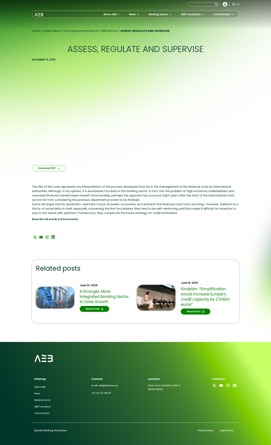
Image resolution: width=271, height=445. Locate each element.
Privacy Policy (205, 430)
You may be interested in (80, 31)
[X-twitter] (35, 237)
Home (36, 31)
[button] (112, 14)
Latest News (51, 31)
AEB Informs (109, 31)
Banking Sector (42, 400)
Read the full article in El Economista (55, 219)
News (37, 393)
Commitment (42, 413)
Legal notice (227, 430)
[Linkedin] (53, 237)
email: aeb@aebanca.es (104, 385)
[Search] (216, 4)
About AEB (39, 386)
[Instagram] (47, 237)
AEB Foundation (42, 406)
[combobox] (201, 4)
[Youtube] (41, 237)
